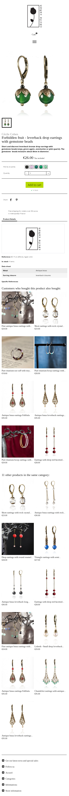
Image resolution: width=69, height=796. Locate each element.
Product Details (9, 219)
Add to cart (34, 185)
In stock (5, 261)
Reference (6, 257)
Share (10, 199)
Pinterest (16, 199)
